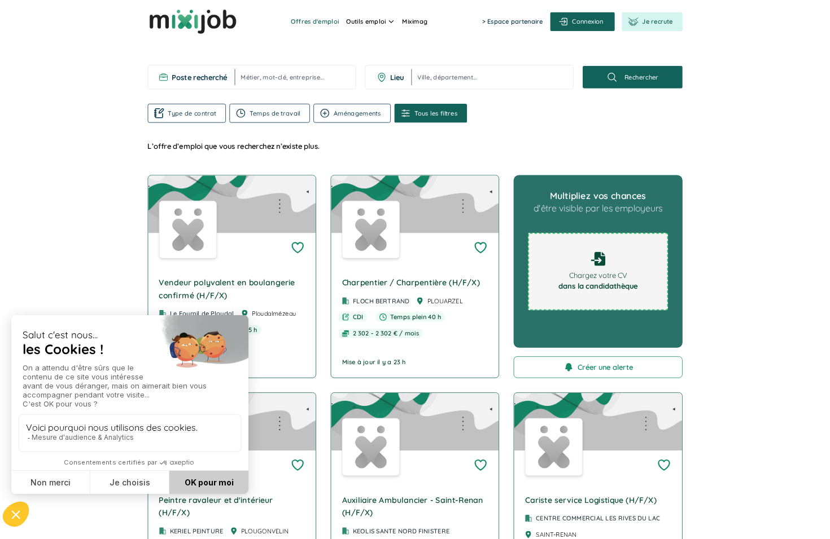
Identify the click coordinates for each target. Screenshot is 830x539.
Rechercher (641, 77)
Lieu (397, 77)
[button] (231, 276)
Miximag (414, 21)
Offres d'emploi (315, 21)
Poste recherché (199, 77)
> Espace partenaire (512, 21)
